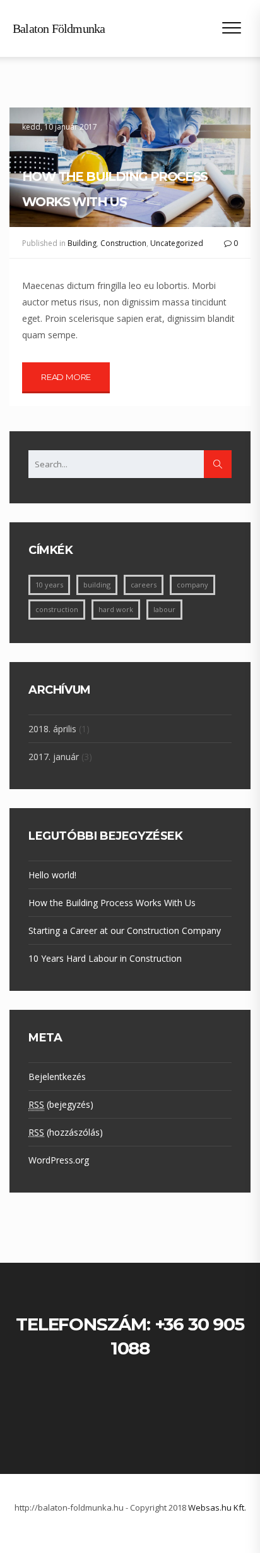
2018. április (52, 729)
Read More (66, 377)
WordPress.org (58, 1160)
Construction (123, 243)
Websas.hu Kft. (217, 1507)
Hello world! (52, 875)
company (192, 584)
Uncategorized (176, 243)
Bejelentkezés (57, 1077)
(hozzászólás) (65, 1132)
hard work (115, 609)
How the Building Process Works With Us (115, 189)
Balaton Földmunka (59, 28)
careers (144, 584)
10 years (49, 584)
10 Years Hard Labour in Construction (105, 958)
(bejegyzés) (60, 1104)
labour (164, 609)
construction (56, 609)
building (96, 584)
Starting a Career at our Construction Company (124, 930)
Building (82, 243)
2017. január (53, 757)
